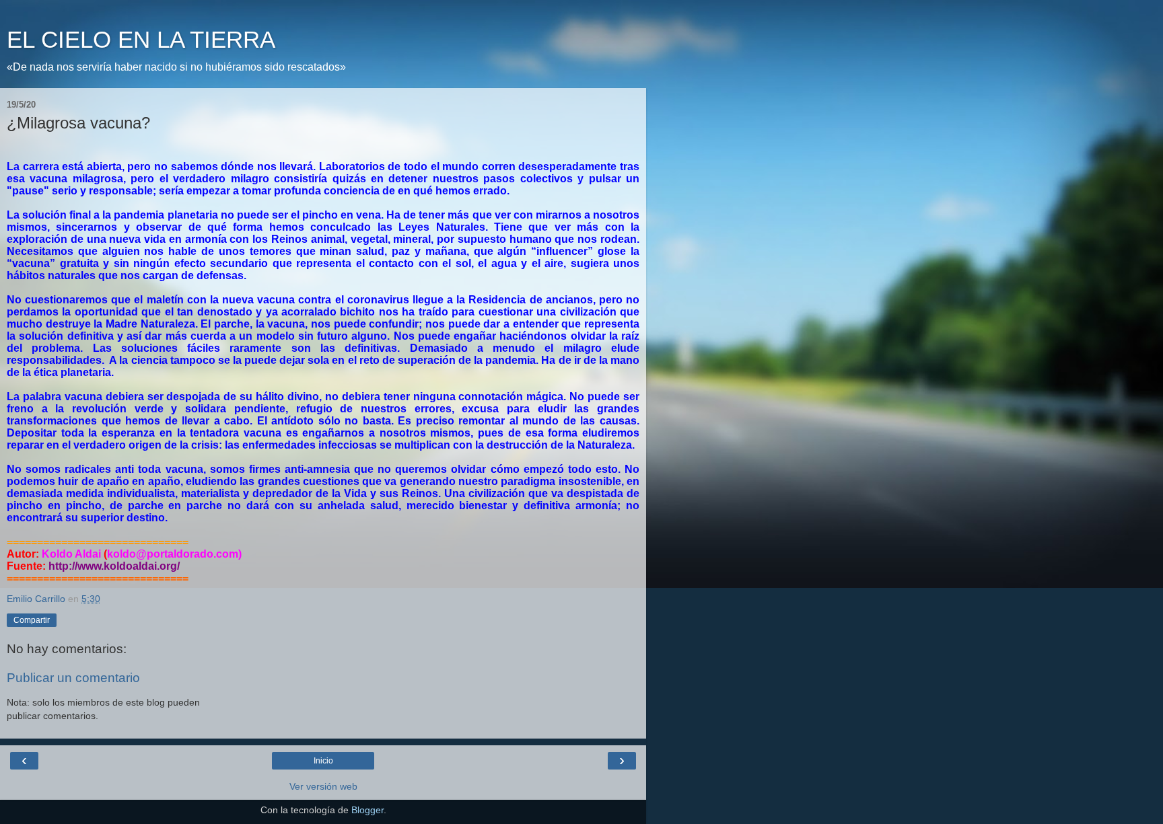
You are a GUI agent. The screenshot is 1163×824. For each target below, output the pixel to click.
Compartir (31, 620)
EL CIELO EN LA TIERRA (141, 39)
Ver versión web (323, 786)
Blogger (367, 809)
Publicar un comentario (73, 678)
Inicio (323, 760)
